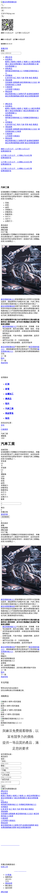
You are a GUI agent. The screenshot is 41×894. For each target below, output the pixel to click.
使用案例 (8, 75)
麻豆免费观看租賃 (8, 306)
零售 (26, 78)
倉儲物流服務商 (33, 94)
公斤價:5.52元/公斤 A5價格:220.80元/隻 (16, 162)
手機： (4, 770)
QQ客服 (8, 875)
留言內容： (6, 779)
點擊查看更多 (6, 151)
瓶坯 (19, 78)
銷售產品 (8, 68)
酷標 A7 (20, 62)
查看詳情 (4, 48)
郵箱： (3, 766)
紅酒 (7, 78)
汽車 (22, 78)
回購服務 (16, 82)
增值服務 (8, 80)
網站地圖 (4, 892)
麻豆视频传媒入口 (8, 299)
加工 (15, 78)
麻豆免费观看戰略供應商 (14, 96)
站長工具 (4, 867)
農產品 (35, 78)
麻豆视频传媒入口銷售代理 (15, 94)
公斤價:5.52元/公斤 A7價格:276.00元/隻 (16, 155)
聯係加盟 (8, 91)
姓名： (4, 761)
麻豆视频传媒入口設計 (29, 82)
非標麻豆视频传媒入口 (27, 804)
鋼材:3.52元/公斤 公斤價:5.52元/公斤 (15, 149)
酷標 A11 (27, 62)
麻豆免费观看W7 (16, 64)
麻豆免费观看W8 (29, 64)
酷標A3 (8, 62)
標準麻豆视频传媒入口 (14, 71)
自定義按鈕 (5, 517)
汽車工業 (9, 408)
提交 (3, 786)
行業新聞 (8, 87)
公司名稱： (6, 775)
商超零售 (9, 413)
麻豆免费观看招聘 (32, 96)
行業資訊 (16, 89)
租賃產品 (8, 59)
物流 (30, 78)
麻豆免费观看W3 (33, 796)
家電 (11, 78)
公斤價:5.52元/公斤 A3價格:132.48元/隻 (16, 168)
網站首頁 (8, 57)
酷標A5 (14, 62)
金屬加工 (9, 394)
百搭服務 (8, 82)
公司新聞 (8, 89)
